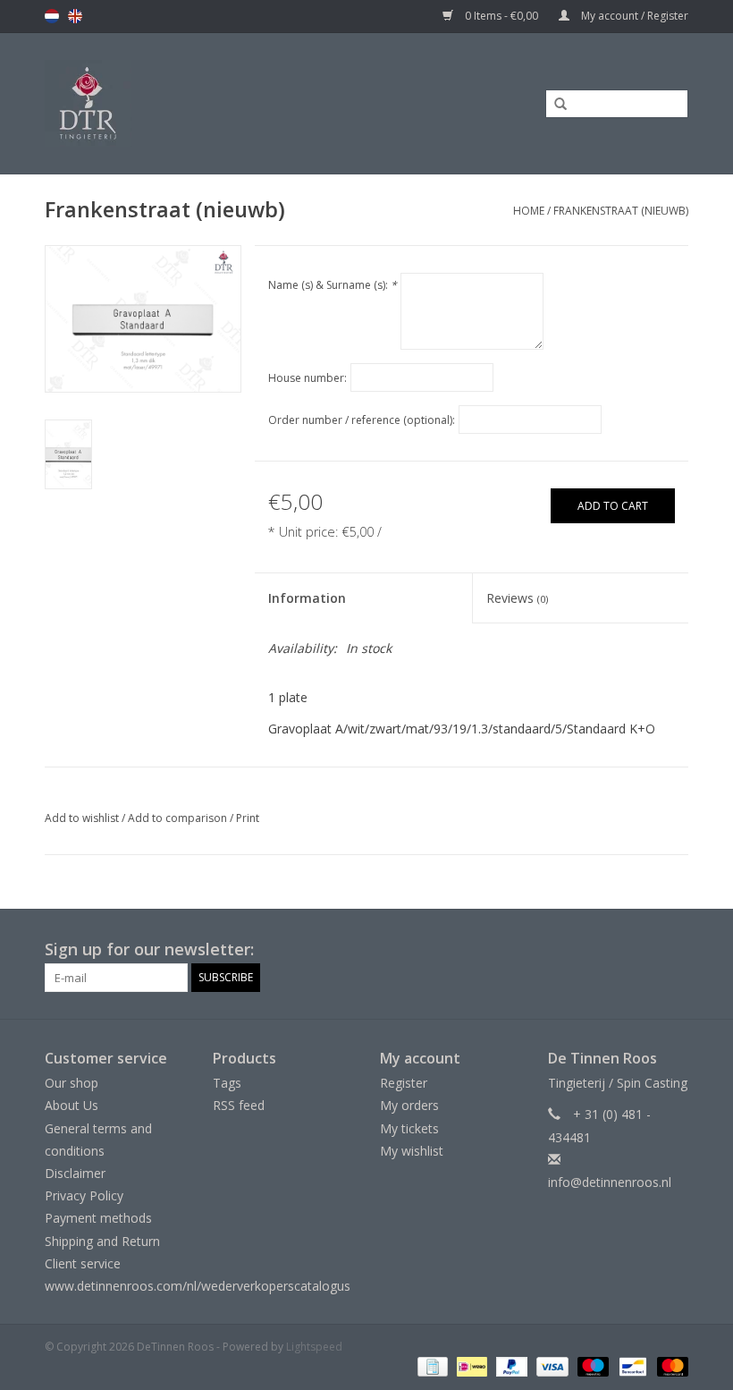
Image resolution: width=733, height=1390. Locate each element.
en (75, 16)
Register (403, 1082)
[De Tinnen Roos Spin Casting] (162, 103)
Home (528, 210)
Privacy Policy (84, 1195)
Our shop (71, 1082)
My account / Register (633, 15)
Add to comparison (179, 818)
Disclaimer (75, 1173)
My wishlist (411, 1150)
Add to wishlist (82, 818)
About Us (71, 1105)
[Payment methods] (431, 1365)
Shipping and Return (102, 1241)
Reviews (517, 597)
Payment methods (98, 1217)
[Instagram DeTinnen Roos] (674, 950)
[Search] (554, 104)
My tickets (409, 1128)
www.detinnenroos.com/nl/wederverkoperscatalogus (197, 1285)
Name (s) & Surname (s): (332, 284)
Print (247, 818)
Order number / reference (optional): (361, 420)
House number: (307, 378)
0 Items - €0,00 (501, 15)
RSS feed (239, 1105)
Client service (83, 1263)
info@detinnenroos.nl (609, 1182)
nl (52, 16)
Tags (227, 1082)
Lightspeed (314, 1346)
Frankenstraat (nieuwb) (620, 210)
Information (307, 597)
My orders (409, 1105)
